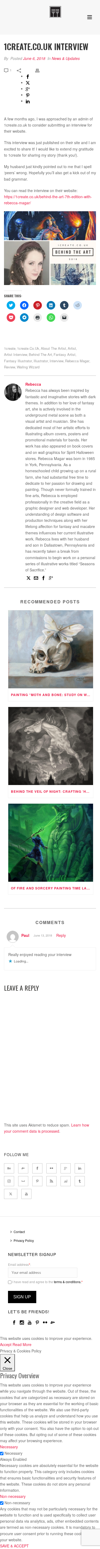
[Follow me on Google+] (51, 578)
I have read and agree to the (47, 1281)
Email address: (19, 1264)
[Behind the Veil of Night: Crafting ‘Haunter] (50, 746)
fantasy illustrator (18, 361)
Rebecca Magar (77, 361)
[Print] (40, 70)
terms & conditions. (67, 1281)
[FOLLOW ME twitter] (10, 1194)
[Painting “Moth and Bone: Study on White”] (50, 649)
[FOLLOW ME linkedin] (80, 1168)
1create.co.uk (28, 348)
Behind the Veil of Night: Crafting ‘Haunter (52, 791)
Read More (22, 1344)
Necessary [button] (9, 1446)
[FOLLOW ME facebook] (37, 1168)
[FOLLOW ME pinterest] (37, 1181)
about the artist (53, 348)
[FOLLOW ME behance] (9, 1168)
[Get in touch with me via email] (36, 578)
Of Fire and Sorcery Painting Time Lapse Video (52, 888)
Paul (25, 935)
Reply (61, 935)
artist (72, 348)
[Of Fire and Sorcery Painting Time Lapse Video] (50, 843)
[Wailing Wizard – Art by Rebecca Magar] (50, 12)
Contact (19, 1231)
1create (9, 348)
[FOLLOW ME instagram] (9, 1181)
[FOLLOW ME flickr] (51, 1168)
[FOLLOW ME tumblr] (80, 1181)
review (9, 367)
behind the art (40, 354)
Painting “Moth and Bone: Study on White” (52, 694)
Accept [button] (5, 1344)
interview (56, 361)
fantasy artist (64, 354)
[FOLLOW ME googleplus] (66, 1168)
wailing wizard (28, 367)
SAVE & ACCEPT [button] (14, 1545)
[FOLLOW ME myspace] (23, 1181)
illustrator (41, 361)
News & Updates (66, 58)
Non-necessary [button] (13, 1496)
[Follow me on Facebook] (43, 578)
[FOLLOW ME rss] (51, 1181)
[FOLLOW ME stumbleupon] (66, 1181)
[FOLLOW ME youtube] (26, 1194)
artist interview (15, 354)
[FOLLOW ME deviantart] (23, 1168)
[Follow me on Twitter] (28, 578)
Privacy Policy (24, 1240)
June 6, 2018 (34, 58)
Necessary (13, 1453)
